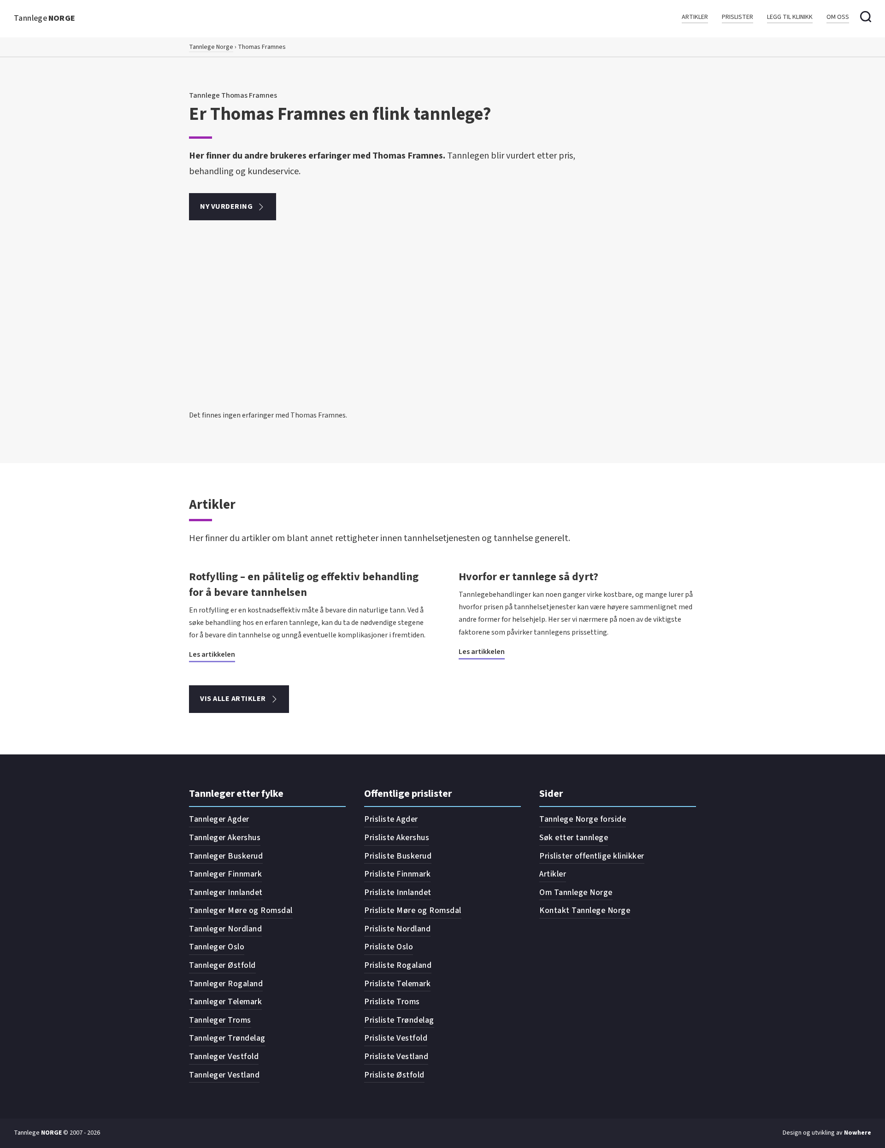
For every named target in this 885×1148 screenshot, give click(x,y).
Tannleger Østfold (222, 965)
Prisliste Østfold (394, 1075)
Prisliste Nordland (397, 929)
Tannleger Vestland (224, 1075)
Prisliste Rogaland (397, 965)
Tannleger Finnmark (225, 874)
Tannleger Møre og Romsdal (241, 910)
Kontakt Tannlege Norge (584, 910)
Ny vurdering (226, 206)
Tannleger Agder (219, 819)
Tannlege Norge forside (582, 819)
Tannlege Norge (211, 47)
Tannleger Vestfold (224, 1056)
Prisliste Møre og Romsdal (412, 910)
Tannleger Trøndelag (227, 1038)
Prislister (737, 17)
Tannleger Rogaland (226, 983)
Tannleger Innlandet (226, 892)
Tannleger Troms (220, 1020)
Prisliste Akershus (396, 837)
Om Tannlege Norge (576, 892)
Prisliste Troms (392, 1001)
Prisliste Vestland (396, 1056)
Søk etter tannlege (573, 837)
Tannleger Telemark (225, 1001)
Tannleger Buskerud (226, 856)
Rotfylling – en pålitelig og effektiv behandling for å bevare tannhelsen (304, 584)
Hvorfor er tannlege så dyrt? (528, 577)
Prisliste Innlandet (397, 892)
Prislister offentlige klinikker (591, 856)
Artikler (695, 17)
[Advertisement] (442, 340)
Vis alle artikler (233, 699)
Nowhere (857, 1132)
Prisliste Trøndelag (399, 1020)
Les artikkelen (212, 654)
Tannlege (45, 18)
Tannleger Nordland (225, 929)
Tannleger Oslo (216, 947)
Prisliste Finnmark (397, 874)
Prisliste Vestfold (395, 1038)
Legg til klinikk (790, 17)
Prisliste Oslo (388, 947)
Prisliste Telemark (397, 983)
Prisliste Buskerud (397, 856)
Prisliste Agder (391, 819)
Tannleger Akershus (224, 837)
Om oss (837, 17)
